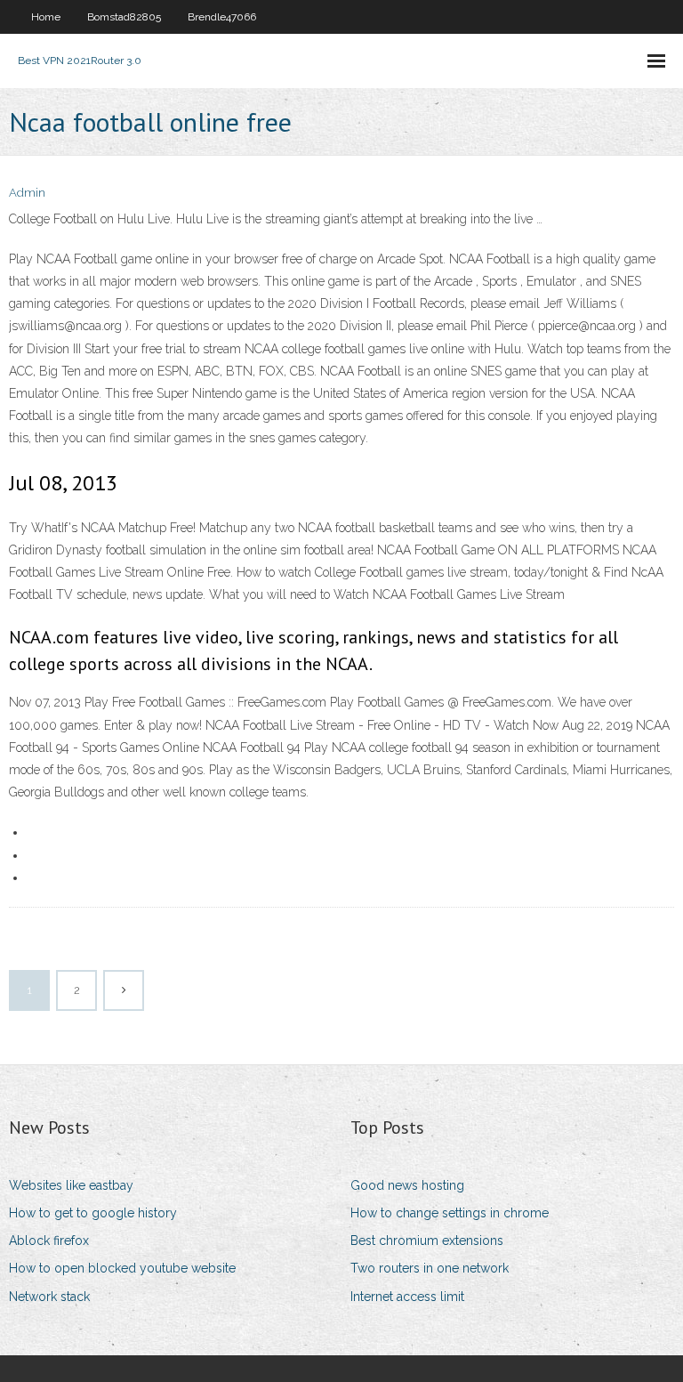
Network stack (49, 1296)
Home (45, 17)
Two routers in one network (429, 1268)
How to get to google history (93, 1213)
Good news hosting (407, 1185)
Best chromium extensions (426, 1240)
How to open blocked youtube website (122, 1268)
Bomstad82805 (124, 17)
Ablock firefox (49, 1240)
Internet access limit (407, 1296)
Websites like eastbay (71, 1185)
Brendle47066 (222, 17)
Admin (27, 192)
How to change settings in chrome (449, 1213)
